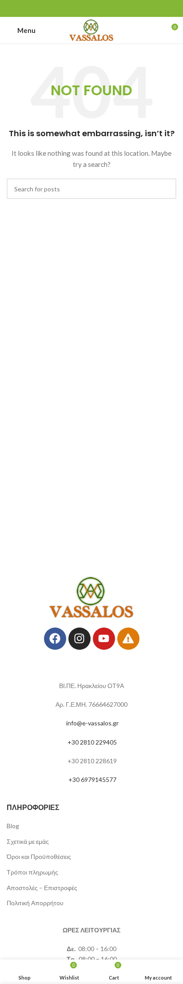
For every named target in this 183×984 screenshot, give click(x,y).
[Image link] (91, 596)
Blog (13, 826)
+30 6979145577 (92, 779)
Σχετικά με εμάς (28, 841)
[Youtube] (104, 639)
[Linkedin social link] (103, 8)
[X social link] (80, 8)
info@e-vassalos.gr (92, 723)
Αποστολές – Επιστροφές (42, 887)
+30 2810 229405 (92, 742)
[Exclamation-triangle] (128, 639)
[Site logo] (92, 29)
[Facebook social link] (68, 8)
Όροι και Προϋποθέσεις (39, 856)
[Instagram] (79, 639)
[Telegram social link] (114, 8)
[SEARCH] (166, 188)
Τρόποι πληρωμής (32, 872)
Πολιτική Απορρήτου (35, 903)
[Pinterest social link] (91, 8)
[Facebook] (55, 639)
